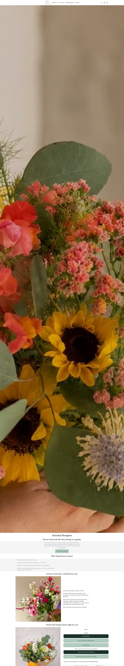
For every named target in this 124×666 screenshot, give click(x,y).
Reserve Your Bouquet (62, 551)
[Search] (101, 2)
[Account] (104, 2)
